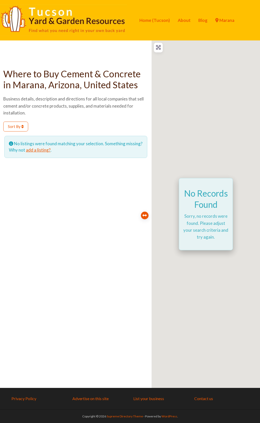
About (184, 20)
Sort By (14, 126)
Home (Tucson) (154, 20)
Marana (226, 20)
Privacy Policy (23, 398)
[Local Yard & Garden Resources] (63, 19)
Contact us (203, 398)
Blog (202, 20)
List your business (148, 398)
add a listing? (38, 150)
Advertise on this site (90, 398)
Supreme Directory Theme (125, 416)
